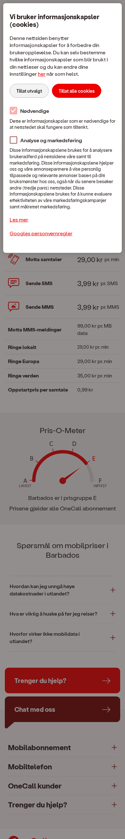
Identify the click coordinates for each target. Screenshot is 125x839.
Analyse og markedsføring (51, 140)
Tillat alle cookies (77, 91)
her (42, 74)
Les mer (19, 219)
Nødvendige (34, 111)
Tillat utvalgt (29, 91)
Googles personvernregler (41, 233)
